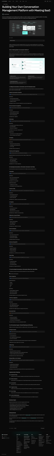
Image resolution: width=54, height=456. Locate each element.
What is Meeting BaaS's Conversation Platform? (19, 49)
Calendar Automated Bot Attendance (15, 92)
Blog (20, 1)
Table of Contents (12, 40)
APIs (13, 1)
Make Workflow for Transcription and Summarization (41, 438)
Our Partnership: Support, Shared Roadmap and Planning (21, 325)
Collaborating (11, 344)
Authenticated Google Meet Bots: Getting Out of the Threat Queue (27, 437)
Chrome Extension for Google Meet (15, 105)
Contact (18, 438)
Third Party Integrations (13, 297)
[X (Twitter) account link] (4, 436)
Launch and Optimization (15, 395)
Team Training (13, 391)
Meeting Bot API (18, 441)
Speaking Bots (40, 443)
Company (9, 1)
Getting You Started (12, 329)
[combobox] (5, 438)
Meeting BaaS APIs (33, 440)
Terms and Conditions (48, 443)
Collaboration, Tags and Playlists (14, 215)
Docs (26, 1)
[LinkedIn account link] (6, 436)
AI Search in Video (12, 188)
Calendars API (33, 437)
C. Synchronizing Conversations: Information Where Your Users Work (23, 269)
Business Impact (12, 400)
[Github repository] (45, 1)
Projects (17, 1)
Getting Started (12, 412)
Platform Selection (14, 378)
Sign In (50, 1)
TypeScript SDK (33, 442)
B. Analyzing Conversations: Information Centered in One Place (22, 166)
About (17, 437)
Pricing (23, 1)
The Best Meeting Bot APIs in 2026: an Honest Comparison (27, 448)
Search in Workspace (12, 228)
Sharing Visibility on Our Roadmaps (15, 358)
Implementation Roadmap (14, 372)
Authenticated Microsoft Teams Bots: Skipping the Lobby (27, 440)
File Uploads (11, 137)
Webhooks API (33, 443)
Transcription (11, 171)
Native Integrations (12, 276)
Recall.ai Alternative (19, 442)
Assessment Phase (14, 374)
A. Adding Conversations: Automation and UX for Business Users (22, 86)
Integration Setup (14, 387)
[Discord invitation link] (2, 436)
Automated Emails (12, 311)
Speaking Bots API (33, 441)
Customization (13, 382)
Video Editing (11, 255)
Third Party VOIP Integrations (14, 151)
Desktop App (11, 119)
